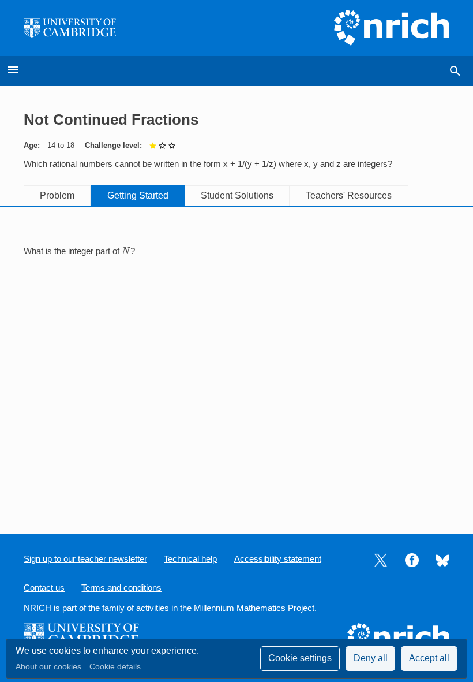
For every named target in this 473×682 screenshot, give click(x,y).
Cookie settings (300, 658)
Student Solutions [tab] (237, 195)
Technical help (190, 559)
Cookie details (115, 666)
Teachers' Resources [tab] (349, 195)
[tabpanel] (236, 251)
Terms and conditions (121, 587)
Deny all (371, 658)
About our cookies (48, 666)
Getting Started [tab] (137, 195)
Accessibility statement (277, 559)
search (455, 71)
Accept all (429, 658)
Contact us (44, 587)
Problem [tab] (57, 195)
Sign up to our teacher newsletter (85, 559)
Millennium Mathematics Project (254, 608)
